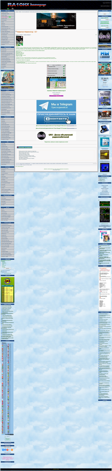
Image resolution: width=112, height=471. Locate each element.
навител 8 (45, 163)
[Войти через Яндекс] (7, 450)
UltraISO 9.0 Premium (104, 188)
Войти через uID (7, 447)
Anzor (10, 443)
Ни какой (3, 267)
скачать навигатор (64, 163)
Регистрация (62, 8)
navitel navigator (58, 163)
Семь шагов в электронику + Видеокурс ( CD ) (105, 123)
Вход (66, 8)
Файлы (20, 11)
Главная (51, 8)
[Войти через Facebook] (5, 450)
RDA (3, 264)
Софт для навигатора (25, 11)
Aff (8, 443)
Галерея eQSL (104, 119)
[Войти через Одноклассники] (12, 450)
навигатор (34, 163)
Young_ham (6, 443)
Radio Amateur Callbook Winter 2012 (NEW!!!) (105, 136)
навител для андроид (39, 163)
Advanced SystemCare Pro (104, 194)
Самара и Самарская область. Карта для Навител (27, 156)
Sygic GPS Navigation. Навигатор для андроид (26, 158)
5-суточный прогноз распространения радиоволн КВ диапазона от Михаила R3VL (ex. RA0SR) (105, 226)
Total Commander (105, 191)
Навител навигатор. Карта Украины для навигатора (27, 151)
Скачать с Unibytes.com (56, 92)
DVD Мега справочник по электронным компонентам (105, 161)
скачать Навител (53, 163)
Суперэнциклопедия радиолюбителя (104, 148)
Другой (3, 266)
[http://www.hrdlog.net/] (104, 199)
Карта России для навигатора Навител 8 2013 (26, 155)
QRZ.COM (4, 265)
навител (48, 163)
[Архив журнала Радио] (105, 236)
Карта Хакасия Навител (23, 159)
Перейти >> (105, 106)
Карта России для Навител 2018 (24, 154)
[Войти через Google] (10, 450)
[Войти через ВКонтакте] (3, 450)
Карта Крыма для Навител (23, 157)
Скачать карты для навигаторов (35, 11)
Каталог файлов (56, 8)
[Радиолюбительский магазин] (7, 88)
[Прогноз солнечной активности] (105, 206)
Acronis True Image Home (104, 192)
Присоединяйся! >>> (71, 125)
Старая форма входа (7, 452)
